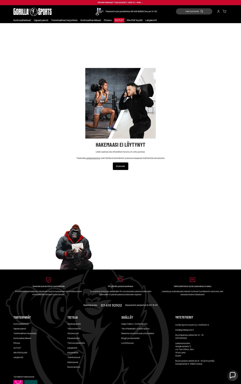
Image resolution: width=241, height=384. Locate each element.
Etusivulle (120, 166)
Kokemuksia (72, 352)
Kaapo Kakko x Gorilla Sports (134, 324)
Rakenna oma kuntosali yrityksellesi (137, 333)
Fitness (16, 343)
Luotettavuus (127, 343)
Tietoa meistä (73, 328)
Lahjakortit (18, 357)
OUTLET (17, 347)
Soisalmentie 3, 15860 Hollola (188, 364)
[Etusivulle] (38, 11)
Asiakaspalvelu (74, 324)
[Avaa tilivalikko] (218, 11)
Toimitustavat (73, 357)
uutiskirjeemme (93, 158)
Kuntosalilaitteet (21, 324)
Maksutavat (72, 362)
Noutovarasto (73, 367)
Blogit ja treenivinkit (130, 338)
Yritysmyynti (73, 333)
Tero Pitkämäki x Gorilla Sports (135, 328)
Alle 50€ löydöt (20, 352)
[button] (232, 375)
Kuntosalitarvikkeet (22, 338)
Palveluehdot (73, 338)
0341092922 (181, 338)
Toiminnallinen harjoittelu (24, 333)
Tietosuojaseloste (76, 343)
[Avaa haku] (195, 11)
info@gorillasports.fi (184, 330)
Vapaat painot (19, 328)
